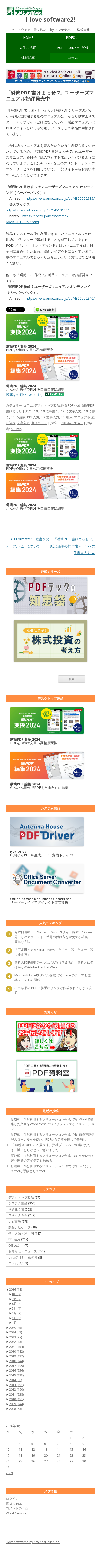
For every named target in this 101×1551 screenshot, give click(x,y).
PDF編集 (67, 417)
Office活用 (28, 47)
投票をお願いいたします (25, 394)
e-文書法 (14, 1221)
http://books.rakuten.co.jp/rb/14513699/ (37, 210)
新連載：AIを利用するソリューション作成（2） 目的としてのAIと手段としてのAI (51, 1168)
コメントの (17, 1508)
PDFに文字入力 (70, 411)
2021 (16, 1346)
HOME (28, 37)
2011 (16, 1394)
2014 (15, 1380)
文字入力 (23, 423)
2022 (15, 1342)
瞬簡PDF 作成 (70, 405)
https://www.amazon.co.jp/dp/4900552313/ (60, 198)
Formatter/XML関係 (72, 47)
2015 (16, 1375)
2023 (15, 1337)
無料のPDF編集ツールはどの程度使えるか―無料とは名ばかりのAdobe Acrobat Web (53, 964)
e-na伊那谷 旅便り (23, 1257)
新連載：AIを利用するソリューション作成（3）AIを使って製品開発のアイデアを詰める (52, 1158)
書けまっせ (39, 423)
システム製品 (17, 1203)
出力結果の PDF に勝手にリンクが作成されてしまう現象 (53, 990)
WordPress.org (17, 1513)
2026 (15, 1289)
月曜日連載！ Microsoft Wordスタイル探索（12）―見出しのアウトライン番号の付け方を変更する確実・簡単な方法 (53, 937)
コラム (73, 57)
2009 (16, 1404)
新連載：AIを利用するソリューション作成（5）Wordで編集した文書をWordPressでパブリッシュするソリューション (52, 1124)
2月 (16, 1318)
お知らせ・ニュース (22, 1251)
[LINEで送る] (45, 310)
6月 (16, 1303)
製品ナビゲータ (19, 1227)
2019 (16, 1356)
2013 (16, 1385)
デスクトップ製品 (47, 405)
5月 (16, 1308)
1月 (16, 1322)
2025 (15, 1327)
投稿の (14, 1503)
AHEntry (16, 429)
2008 (15, 1408)
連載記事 (28, 57)
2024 (15, 1332)
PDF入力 (33, 417)
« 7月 (9, 1473)
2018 (16, 1361)
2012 (16, 1389)
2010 (16, 1399)
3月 (16, 1313)
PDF (35, 411)
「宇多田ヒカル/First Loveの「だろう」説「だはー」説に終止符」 (53, 952)
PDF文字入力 (50, 417)
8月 (16, 1294)
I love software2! (50, 19)
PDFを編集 (18, 417)
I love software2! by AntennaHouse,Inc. (33, 1542)
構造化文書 (16, 1209)
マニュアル (82, 417)
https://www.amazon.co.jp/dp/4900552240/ (60, 298)
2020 (16, 1351)
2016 (16, 1370)
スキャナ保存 (17, 1215)
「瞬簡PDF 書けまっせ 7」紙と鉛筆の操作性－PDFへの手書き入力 (72, 546)
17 (7, 1455)
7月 (16, 1299)
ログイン (12, 1498)
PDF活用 (73, 37)
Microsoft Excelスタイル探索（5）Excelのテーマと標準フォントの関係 (52, 977)
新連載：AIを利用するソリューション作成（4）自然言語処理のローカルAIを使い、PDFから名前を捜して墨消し (53, 1137)
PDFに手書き (49, 411)
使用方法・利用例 (21, 1233)
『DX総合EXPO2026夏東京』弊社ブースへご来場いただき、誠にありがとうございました (50, 1147)
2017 (16, 1366)
